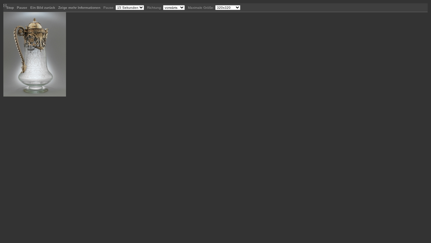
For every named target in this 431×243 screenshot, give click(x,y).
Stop (10, 7)
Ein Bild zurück (43, 7)
